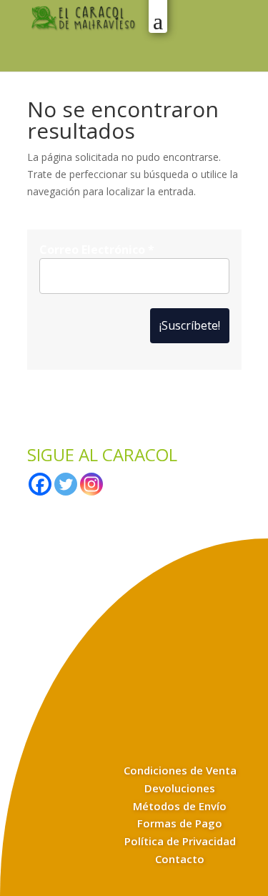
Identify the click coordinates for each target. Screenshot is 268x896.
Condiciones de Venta (180, 770)
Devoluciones (179, 788)
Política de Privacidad (180, 841)
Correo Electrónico (96, 249)
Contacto (179, 859)
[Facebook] (40, 484)
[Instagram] (91, 484)
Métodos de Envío (180, 806)
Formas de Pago (179, 823)
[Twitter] (65, 484)
